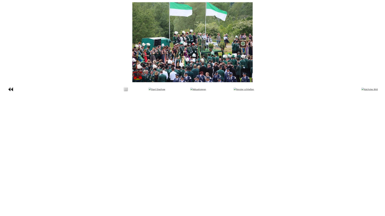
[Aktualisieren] (198, 89)
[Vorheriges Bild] (10, 92)
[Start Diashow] (157, 89)
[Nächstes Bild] (370, 89)
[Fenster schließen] (244, 89)
